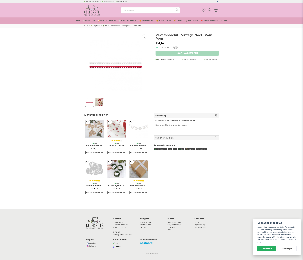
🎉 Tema (178, 20)
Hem (78, 20)
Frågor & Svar (145, 222)
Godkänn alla (267, 249)
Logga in (197, 222)
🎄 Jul (105, 26)
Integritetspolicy (173, 225)
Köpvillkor (171, 227)
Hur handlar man (174, 222)
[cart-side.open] (216, 10)
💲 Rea (224, 20)
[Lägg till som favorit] (203, 10)
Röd (170, 149)
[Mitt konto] (209, 10)
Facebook (93, 243)
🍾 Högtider (191, 20)
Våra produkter (201, 149)
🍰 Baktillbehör (107, 20)
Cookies (170, 230)
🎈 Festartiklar (209, 20)
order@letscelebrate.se (122, 235)
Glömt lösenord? (200, 227)
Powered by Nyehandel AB (151, 253)
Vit (175, 149)
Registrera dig (199, 225)
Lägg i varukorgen (94, 152)
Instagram (93, 246)
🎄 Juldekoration (160, 149)
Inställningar (287, 249)
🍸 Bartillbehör (127, 20)
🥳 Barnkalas (163, 20)
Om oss (143, 227)
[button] (217, 1)
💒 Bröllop (89, 20)
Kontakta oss (145, 225)
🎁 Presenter (146, 20)
